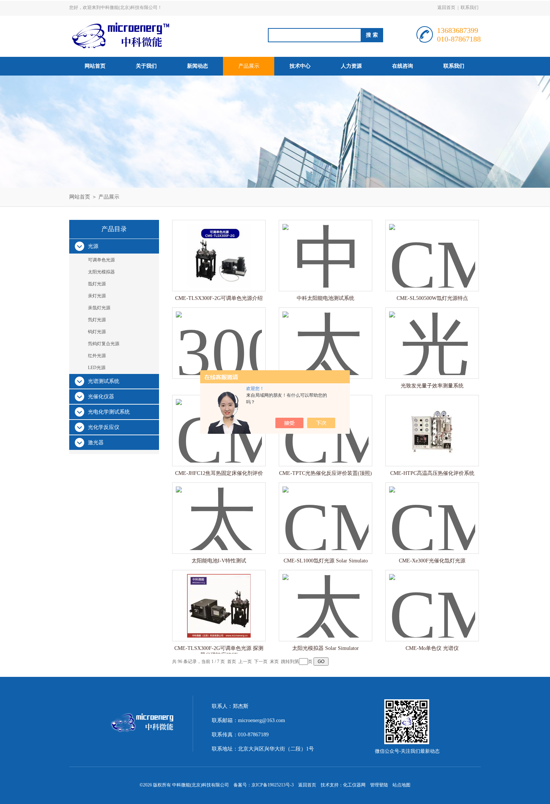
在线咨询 (402, 66)
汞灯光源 (97, 295)
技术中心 (300, 66)
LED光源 (97, 367)
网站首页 (95, 66)
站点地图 (401, 785)
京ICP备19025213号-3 (272, 785)
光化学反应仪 (103, 427)
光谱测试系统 (103, 381)
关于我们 (146, 66)
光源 (93, 246)
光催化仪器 (101, 396)
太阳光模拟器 (101, 271)
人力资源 (351, 66)
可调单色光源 (101, 260)
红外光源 (97, 355)
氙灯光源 (97, 283)
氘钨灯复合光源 (103, 343)
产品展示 (248, 66)
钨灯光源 (97, 331)
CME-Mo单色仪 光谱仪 (432, 648)
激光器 (96, 442)
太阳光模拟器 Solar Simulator (325, 648)
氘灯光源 (97, 319)
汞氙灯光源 (99, 307)
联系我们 (470, 7)
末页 (274, 661)
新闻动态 (197, 66)
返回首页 (446, 7)
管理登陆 (379, 785)
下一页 (261, 661)
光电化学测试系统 (109, 412)
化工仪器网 (354, 785)
